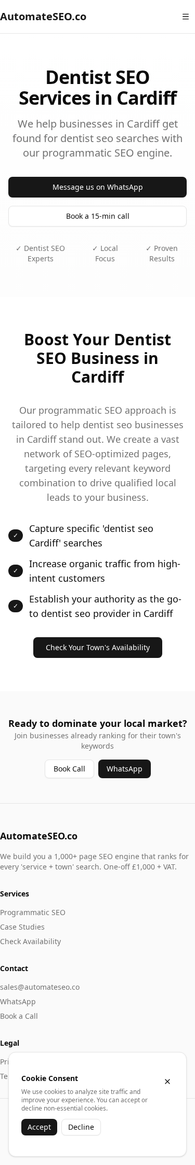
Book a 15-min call (97, 216)
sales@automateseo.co (40, 987)
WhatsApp (124, 769)
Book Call (69, 769)
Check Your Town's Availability (98, 647)
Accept (39, 1127)
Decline (81, 1127)
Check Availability (30, 941)
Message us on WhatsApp (98, 187)
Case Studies (22, 927)
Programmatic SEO (33, 912)
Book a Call (19, 1016)
